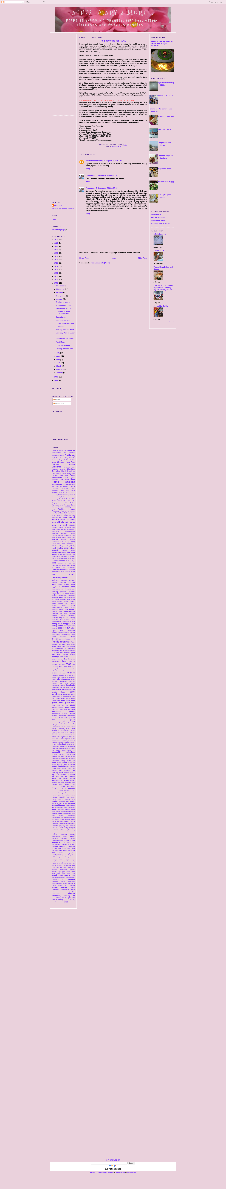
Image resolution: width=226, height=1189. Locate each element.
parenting (55, 803)
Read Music (60, 342)
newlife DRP (57, 784)
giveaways (65, 679)
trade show (71, 873)
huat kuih (63, 709)
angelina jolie (70, 527)
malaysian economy (59, 746)
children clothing (59, 582)
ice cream (71, 709)
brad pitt (72, 554)
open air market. (63, 795)
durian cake (60, 621)
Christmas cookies (58, 469)
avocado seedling (57, 535)
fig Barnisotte (57, 648)
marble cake (61, 750)
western (72, 885)
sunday (72, 861)
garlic (73, 675)
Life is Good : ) (160, 234)
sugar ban (66, 861)
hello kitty (66, 694)
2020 (56, 246)
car (69, 563)
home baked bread (63, 698)
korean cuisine (65, 726)
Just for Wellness (158, 218)
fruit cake (62, 673)
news (67, 784)
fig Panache (56, 652)
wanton (65, 883)
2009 (56, 283)
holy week (71, 696)
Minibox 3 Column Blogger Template (101, 1172)
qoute (62, 832)
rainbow (68, 832)
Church (63, 471)
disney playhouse (68, 615)
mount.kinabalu (70, 766)
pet (53, 807)
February (60, 369)
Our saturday (61, 317)
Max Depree (66, 492)
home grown (64, 703)
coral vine (67, 597)
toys (53, 873)
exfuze (67, 634)
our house (71, 797)
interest (72, 712)
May (58, 360)
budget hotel (66, 558)
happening (66, 687)
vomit (60, 883)
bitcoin (73, 550)
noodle (54, 789)
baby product (56, 537)
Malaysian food (57, 492)
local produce (64, 738)
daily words (70, 607)
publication (55, 827)
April (58, 363)
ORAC (73, 495)
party (60, 803)
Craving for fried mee (64, 349)
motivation (71, 764)
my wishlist (63, 778)
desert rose (63, 609)
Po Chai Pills (70, 499)
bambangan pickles (58, 541)
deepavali (55, 609)
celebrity (65, 569)
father (73, 644)
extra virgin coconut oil (67, 639)
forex (58, 669)
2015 (56, 263)
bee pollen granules (64, 544)
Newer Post (84, 258)
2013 (56, 270)
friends (54, 673)
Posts (57, 400)
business (60, 561)
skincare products (62, 851)
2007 (56, 380)
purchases (55, 832)
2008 (56, 377)
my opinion (57, 776)
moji (67, 758)
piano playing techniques (60, 811)
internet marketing (59, 715)
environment (56, 634)
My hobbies (60, 495)
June (58, 356)
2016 (56, 260)
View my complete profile (63, 209)
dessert (72, 609)
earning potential (69, 626)
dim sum (63, 613)
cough (73, 599)
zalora (59, 902)
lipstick (63, 736)
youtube (54, 902)
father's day (56, 646)
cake (54, 563)
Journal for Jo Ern (161, 306)
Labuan (72, 486)
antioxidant (55, 531)
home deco (65, 701)
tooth (63, 871)
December (60, 286)
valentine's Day (58, 879)
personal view (70, 805)
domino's (66, 617)
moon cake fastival (59, 762)
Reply (88, 169)
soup (61, 855)
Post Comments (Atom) (100, 263)
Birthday (70, 455)
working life (69, 896)
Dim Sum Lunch (164, 129)
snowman (60, 853)
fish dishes (71, 657)
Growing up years (158, 220)
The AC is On (159, 251)
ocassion (55, 791)
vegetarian (71, 881)
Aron (64, 452)
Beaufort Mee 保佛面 (166, 182)
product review (69, 821)
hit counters (113, 1160)
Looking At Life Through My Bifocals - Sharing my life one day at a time (163, 287)
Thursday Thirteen (58, 507)
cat (64, 567)
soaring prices (70, 853)
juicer (66, 720)
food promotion (65, 666)
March (59, 366)
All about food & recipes (160, 223)
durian (54, 621)
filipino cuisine (69, 654)
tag (61, 867)
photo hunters (58, 809)
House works (57, 485)
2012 (56, 273)
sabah (72, 836)
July (58, 353)
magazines (65, 740)
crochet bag (63, 603)
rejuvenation (56, 836)
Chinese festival (63, 464)
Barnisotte (72, 452)
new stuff (71, 782)
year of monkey (57, 899)
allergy (61, 527)
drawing (72, 617)
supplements (63, 863)
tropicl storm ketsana (58, 877)
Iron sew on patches (60, 486)
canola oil (62, 563)
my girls (72, 772)
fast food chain (64, 644)
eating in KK (64, 628)
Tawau (57, 505)
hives (66, 696)
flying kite (72, 661)
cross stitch (68, 605)
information (56, 712)
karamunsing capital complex (61, 722)
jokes (59, 720)
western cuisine (59, 887)
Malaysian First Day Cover (63, 490)
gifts (58, 679)
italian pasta (63, 718)
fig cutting (63, 652)
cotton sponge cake (62, 599)
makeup (61, 742)
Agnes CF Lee (60, 205)
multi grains (61, 768)
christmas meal (62, 593)
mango (58, 748)
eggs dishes (64, 632)
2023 (56, 240)
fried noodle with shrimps (65, 670)
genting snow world (58, 677)
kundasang (65, 730)
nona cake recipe (68, 786)
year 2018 (71, 898)
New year (67, 495)
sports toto (71, 857)
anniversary (71, 529)
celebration (57, 569)
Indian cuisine (70, 484)
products (55, 823)
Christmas (56, 467)
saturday (55, 840)
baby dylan (71, 535)
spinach (66, 855)
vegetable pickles (59, 881)
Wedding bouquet (66, 509)
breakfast (71, 556)
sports (64, 857)
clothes (72, 593)
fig (74, 646)
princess (60, 821)
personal (71, 803)
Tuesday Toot (69, 507)
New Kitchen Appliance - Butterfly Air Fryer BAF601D (162, 43)
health (60, 689)
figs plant (71, 652)
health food (58, 692)
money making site (68, 760)
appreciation (70, 531)
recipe (72, 834)
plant (69, 813)
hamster (62, 685)
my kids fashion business (63, 774)
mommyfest (55, 760)
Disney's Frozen (61, 473)
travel (54, 875)
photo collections (69, 807)
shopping (63, 846)
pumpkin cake (57, 830)
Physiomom (90, 175)
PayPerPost (62, 497)
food (68, 663)
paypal (65, 803)
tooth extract (70, 871)
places (65, 813)
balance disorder (68, 539)
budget (59, 558)
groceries (72, 681)
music (70, 768)
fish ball (63, 657)
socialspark (56, 855)
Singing (54, 503)
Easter (69, 473)
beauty (54, 544)
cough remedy (69, 601)
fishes (70, 659)
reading (64, 834)
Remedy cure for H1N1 (65, 330)
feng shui (65, 646)
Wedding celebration (60, 511)
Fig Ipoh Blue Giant (60, 475)
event (63, 634)
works (54, 898)
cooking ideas (57, 597)
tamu (69, 867)
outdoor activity (57, 799)
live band (69, 736)
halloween (55, 685)
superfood (55, 863)
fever (71, 646)
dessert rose (57, 611)
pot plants (55, 819)
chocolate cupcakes (59, 591)
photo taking (70, 809)
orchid (73, 795)
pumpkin (72, 827)
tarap (73, 867)
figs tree (56, 654)
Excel (73, 473)
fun (57, 675)
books (60, 554)
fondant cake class (58, 664)
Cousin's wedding (63, 345)
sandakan (55, 838)
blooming (63, 552)
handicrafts (70, 685)
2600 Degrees (131, 1172)
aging (66, 515)
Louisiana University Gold (63, 488)
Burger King (64, 458)
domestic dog (57, 617)
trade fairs (61, 873)
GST (66, 477)
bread (54, 556)
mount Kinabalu (58, 766)
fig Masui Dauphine (69, 650)
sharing (55, 846)
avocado (72, 533)
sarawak (72, 838)
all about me (64, 522)
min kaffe (61, 756)
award (66, 535)
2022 (56, 243)
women (60, 892)
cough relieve (57, 601)
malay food (61, 744)
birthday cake (61, 548)
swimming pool (69, 865)
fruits (69, 673)
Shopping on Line (63, 305)
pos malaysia (65, 817)
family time (65, 642)
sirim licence (66, 848)
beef (73, 544)
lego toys (64, 732)
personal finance (58, 805)
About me (71, 451)
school (66, 840)
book (69, 552)
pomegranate (56, 817)
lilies (58, 736)
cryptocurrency (57, 607)
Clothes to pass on (63, 302)
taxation (54, 869)
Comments (59, 404)
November (60, 289)
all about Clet (65, 517)
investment (71, 715)
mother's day (62, 764)
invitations (55, 718)
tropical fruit (69, 875)
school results (65, 842)
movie (54, 768)
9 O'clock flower (57, 450)
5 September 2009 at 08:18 (106, 175)
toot (59, 871)
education (56, 632)
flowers (64, 661)
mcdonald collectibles (63, 752)
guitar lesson (70, 683)
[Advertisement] (63, 74)
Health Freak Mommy (94, 161)
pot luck (72, 817)
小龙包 (66, 902)
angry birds (56, 529)
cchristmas (71, 567)
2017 (56, 256)
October (59, 292)
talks (65, 867)
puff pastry (64, 827)
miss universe (60, 758)
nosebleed (62, 789)
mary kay (71, 750)
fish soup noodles (59, 659)
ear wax (68, 621)
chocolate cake (70, 589)
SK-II (64, 501)
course (54, 603)
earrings (54, 628)
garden (61, 675)
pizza (60, 813)
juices (72, 720)
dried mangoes (65, 619)
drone (73, 619)
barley (67, 541)
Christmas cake (69, 467)
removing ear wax (63, 320)
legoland (72, 732)
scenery (60, 840)
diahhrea (55, 613)
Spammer (61, 503)
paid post (62, 801)
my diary (66, 772)
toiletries (54, 871)
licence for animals (64, 734)
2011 (56, 276)
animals (63, 529)
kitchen (57, 726)
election (72, 632)
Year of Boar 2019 (61, 513)
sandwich (64, 838)
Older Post (142, 258)
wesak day (62, 885)
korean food (64, 728)
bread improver (61, 556)
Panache (54, 497)
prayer (62, 819)
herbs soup (60, 696)
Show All (171, 322)
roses (65, 836)
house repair (63, 707)
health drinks (69, 689)
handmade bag (57, 687)
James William (120, 1172)
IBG (64, 484)
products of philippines (67, 823)
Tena (61, 505)
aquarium (55, 533)
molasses (72, 758)
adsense (59, 515)
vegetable (71, 879)
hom (53, 698)
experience (63, 636)
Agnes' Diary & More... (113, 13)
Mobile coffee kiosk (165, 96)
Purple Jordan (57, 501)
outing (67, 799)
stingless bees (57, 861)
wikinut (54, 892)
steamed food (70, 859)
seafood (57, 844)
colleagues (62, 595)
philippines (59, 807)
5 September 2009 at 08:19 (106, 188)
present (67, 819)
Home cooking (63, 481)
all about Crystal (63, 518)
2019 (56, 250)
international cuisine (59, 713)
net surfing (64, 782)
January (59, 373)
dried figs (55, 619)
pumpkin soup (70, 830)
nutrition (71, 789)
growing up (57, 683)
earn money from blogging (63, 623)
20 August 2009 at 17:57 (113, 161)
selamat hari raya (68, 844)
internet (72, 713)
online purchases (63, 793)
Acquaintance (56, 452)
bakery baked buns (68, 537)
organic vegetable (58, 797)
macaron (58, 740)
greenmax (63, 681)
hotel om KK (62, 705)
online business (64, 791)
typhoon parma (70, 877)
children (55, 580)
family (55, 641)
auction (64, 533)
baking (55, 539)
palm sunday (70, 801)
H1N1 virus (64, 479)
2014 (56, 266)
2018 (56, 253)
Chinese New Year (66, 462)
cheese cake (59, 571)
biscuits (64, 550)
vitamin (55, 883)
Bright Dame (56, 458)
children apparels (68, 580)
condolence (71, 595)
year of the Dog (69, 899)
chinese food (68, 587)
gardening (67, 675)
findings (55, 657)
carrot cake (66, 565)
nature (66, 780)
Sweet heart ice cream (65, 339)
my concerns (64, 770)
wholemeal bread (68, 889)
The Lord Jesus (69, 505)
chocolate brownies (58, 589)
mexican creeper (58, 754)
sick (59, 849)
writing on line (61, 898)
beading (72, 541)
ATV (65, 450)
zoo (62, 902)
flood (59, 661)
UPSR (53, 509)
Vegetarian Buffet (164, 169)
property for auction (67, 826)
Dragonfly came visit (166, 116)
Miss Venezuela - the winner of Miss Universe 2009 (64, 311)
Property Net (156, 215)
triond (60, 875)
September (61, 296)
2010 (56, 280)
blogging (56, 552)
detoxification (69, 611)
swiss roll (55, 867)
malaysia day (71, 744)
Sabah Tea (71, 501)
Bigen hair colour (58, 455)
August (59, 299)
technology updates (67, 869)
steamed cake (57, 859)
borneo (66, 555)
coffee (54, 595)
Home (54, 219)
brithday (54, 558)
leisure (54, 734)
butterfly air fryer (69, 561)
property (55, 826)
